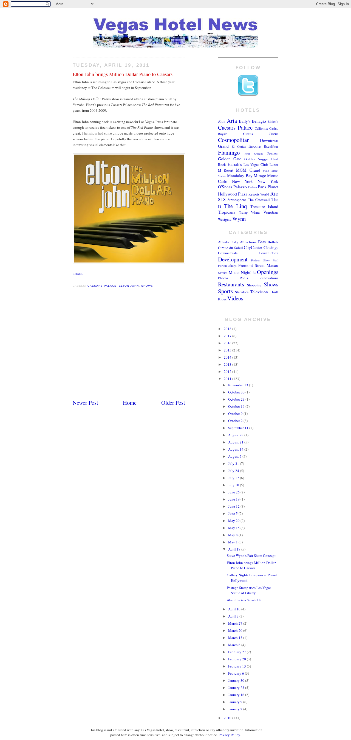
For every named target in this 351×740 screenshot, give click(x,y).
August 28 (236, 434)
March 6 (234, 644)
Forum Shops (227, 266)
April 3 (233, 616)
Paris (262, 186)
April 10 (234, 609)
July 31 (234, 463)
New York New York (255, 181)
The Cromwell (259, 199)
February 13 (237, 666)
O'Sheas (225, 186)
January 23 (236, 687)
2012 (228, 371)
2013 (228, 364)
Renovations (268, 277)
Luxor (274, 164)
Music (234, 272)
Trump (243, 212)
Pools (244, 277)
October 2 (236, 420)
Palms (252, 187)
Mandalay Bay (239, 175)
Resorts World (258, 194)
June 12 (234, 506)
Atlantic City (228, 241)
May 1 (233, 542)
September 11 (238, 427)
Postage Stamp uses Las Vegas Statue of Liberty (249, 590)
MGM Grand (248, 170)
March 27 (235, 623)
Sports (225, 291)
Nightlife (248, 272)
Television (259, 291)
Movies (223, 273)
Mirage (260, 175)
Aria (232, 120)
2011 (228, 378)
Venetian (270, 212)
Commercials (227, 252)
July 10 (234, 484)
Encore (254, 146)
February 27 (237, 651)
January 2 (235, 709)
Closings (271, 247)
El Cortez (239, 146)
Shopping (254, 285)
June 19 (234, 499)
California (261, 128)
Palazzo (240, 186)
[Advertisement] (129, 342)
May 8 (233, 534)
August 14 (236, 449)
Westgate (224, 219)
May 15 (234, 527)
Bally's (244, 121)
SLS (222, 199)
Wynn (239, 218)
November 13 (238, 384)
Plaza (242, 194)
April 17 (234, 549)
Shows (147, 285)
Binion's (273, 121)
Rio (274, 193)
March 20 (235, 630)
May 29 (234, 520)
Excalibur (271, 146)
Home (130, 402)
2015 (228, 350)
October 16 (236, 406)
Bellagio (259, 121)
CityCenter (253, 247)
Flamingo (229, 152)
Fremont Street (251, 265)
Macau (272, 265)
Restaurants (231, 284)
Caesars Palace (102, 285)
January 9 (235, 701)
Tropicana (226, 212)
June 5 (233, 513)
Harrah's (235, 164)
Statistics (241, 291)
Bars (262, 241)
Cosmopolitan (234, 140)
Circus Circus (261, 133)
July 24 (234, 470)
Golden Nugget (256, 159)
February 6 (236, 673)
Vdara (255, 212)
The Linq (235, 206)
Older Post (173, 402)
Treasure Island (264, 206)
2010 (228, 717)
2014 (228, 357)
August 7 (235, 456)
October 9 (236, 413)
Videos (235, 298)
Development (233, 259)
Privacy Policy (229, 734)
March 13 (235, 637)
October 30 (236, 392)
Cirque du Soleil (230, 247)
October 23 (236, 399)
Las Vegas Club (256, 164)
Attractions (248, 241)
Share (78, 273)
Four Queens (254, 153)
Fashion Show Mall (264, 260)
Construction (268, 252)
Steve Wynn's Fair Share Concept (251, 555)
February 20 (237, 659)
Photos (223, 277)
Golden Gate (229, 158)
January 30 (236, 680)
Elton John (129, 285)
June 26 (234, 492)
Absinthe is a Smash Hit (244, 599)
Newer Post (85, 402)
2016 (228, 342)
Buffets (273, 241)
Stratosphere (237, 199)
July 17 (234, 477)
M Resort (225, 170)
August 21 (236, 442)
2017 (228, 335)
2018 (228, 328)
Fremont (272, 153)
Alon (221, 121)
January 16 (236, 694)
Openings (267, 272)
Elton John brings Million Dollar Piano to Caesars (122, 74)
